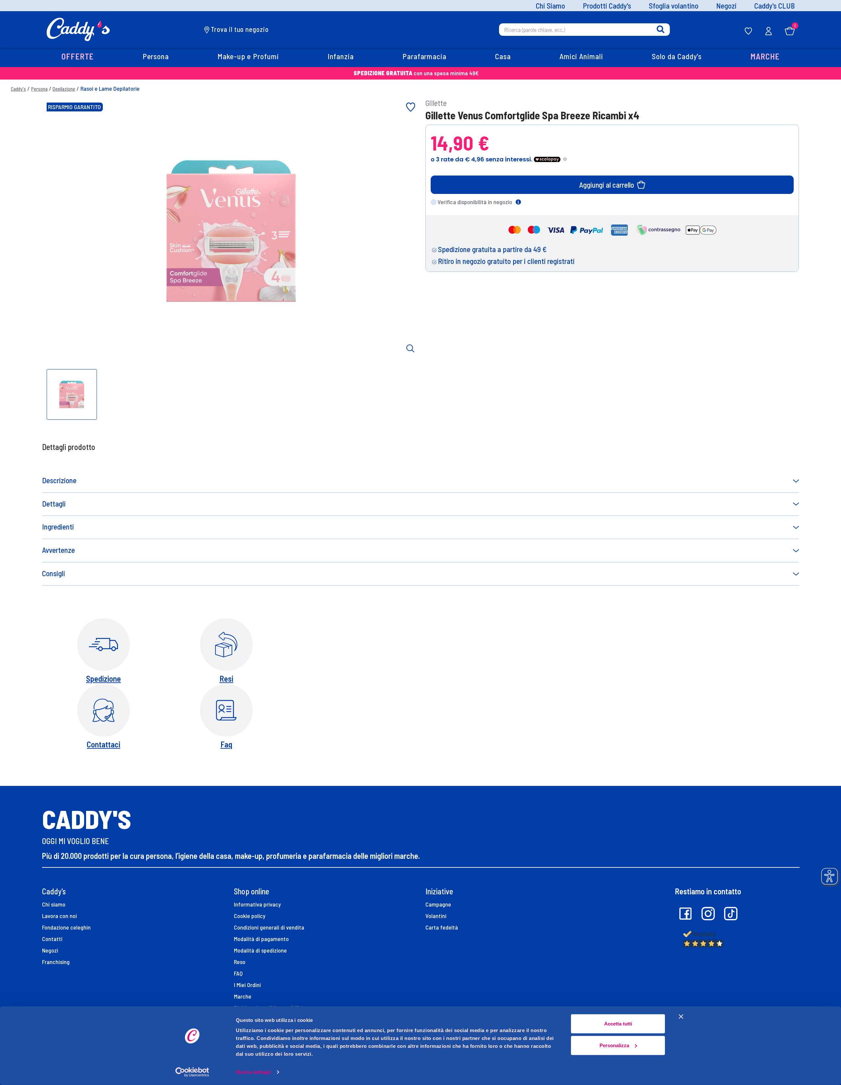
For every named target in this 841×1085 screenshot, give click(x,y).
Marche (242, 996)
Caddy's (18, 89)
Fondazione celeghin (66, 927)
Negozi (726, 5)
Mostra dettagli (253, 1072)
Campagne (438, 904)
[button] (77, 57)
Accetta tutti (618, 1023)
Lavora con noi (59, 915)
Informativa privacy (257, 904)
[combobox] (584, 29)
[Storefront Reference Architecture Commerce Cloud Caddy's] (78, 28)
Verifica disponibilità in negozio (475, 201)
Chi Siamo (550, 5)
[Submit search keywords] (660, 29)
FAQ (238, 973)
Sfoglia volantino (673, 5)
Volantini (435, 915)
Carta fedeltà (441, 927)
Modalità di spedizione (260, 950)
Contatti (52, 938)
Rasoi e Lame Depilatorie (110, 88)
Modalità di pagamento (261, 938)
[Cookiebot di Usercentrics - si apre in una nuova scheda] (192, 1072)
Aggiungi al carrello (606, 184)
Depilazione (64, 89)
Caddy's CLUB (774, 5)
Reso (239, 961)
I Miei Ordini (247, 984)
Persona (39, 89)
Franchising (56, 961)
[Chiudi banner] (681, 1016)
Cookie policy (249, 915)
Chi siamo (53, 904)
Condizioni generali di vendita (269, 927)
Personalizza (614, 1045)
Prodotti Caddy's (607, 5)
